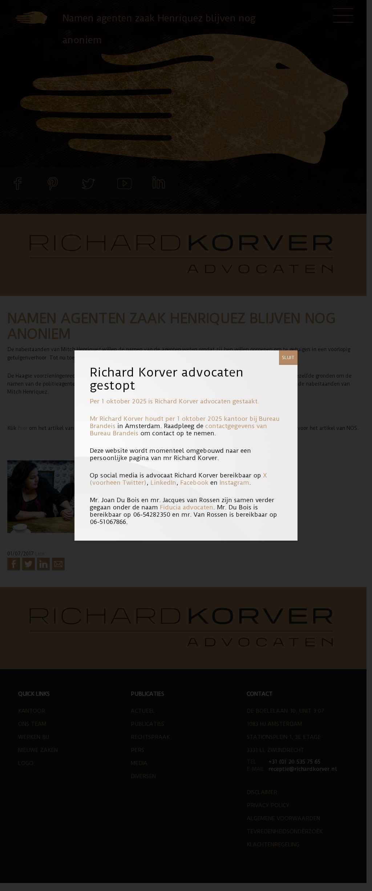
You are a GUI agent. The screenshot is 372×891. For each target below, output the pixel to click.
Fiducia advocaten (186, 507)
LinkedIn (163, 482)
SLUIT (288, 357)
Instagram (234, 482)
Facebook (194, 482)
